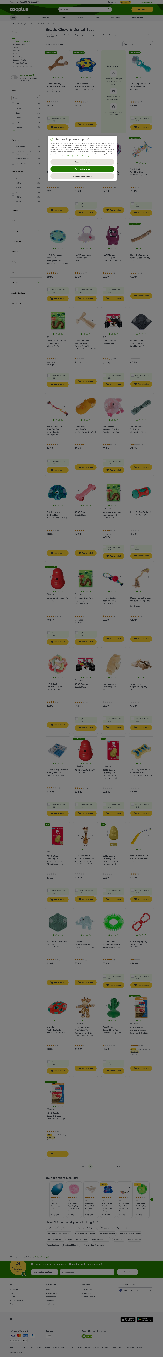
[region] (82, 158)
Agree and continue (82, 169)
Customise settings (82, 162)
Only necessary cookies (82, 176)
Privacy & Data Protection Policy (78, 156)
